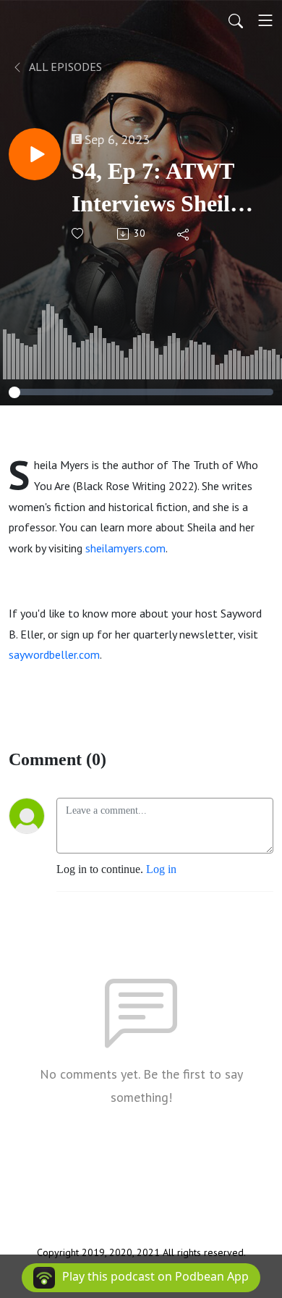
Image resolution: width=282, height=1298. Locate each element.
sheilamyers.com (125, 548)
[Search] (236, 20)
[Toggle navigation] (265, 20)
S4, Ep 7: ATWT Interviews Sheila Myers (157, 189)
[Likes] (78, 233)
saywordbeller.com (54, 654)
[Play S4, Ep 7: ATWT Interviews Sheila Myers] (35, 154)
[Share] (184, 234)
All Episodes (64, 66)
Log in (161, 869)
